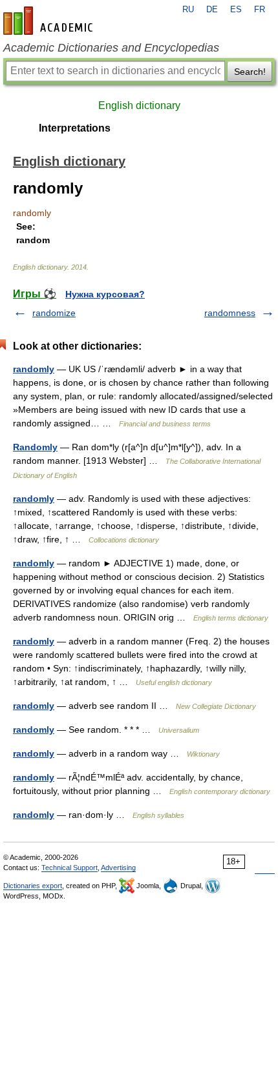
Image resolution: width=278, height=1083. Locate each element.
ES (236, 9)
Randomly (35, 447)
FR (259, 9)
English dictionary (139, 105)
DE (212, 9)
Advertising (118, 867)
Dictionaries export (32, 885)
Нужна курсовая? (105, 294)
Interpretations (75, 128)
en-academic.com (49, 20)
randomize (54, 313)
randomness (229, 313)
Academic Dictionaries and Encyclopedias (111, 47)
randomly (33, 369)
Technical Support (69, 867)
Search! (250, 71)
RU (188, 9)
